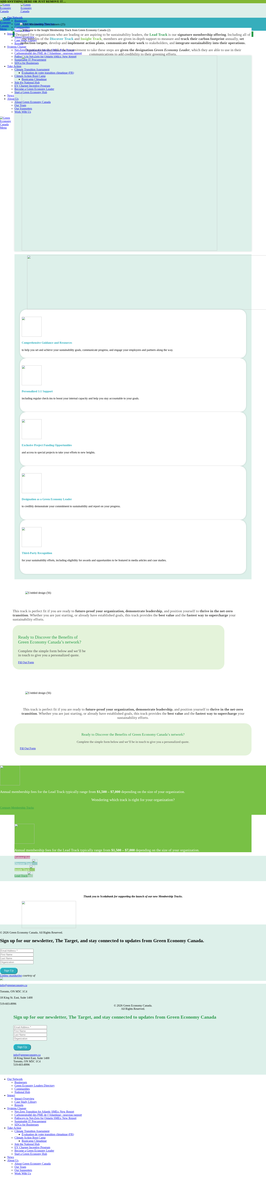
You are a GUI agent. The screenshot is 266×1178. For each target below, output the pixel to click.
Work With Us (22, 1173)
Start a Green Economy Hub (30, 1153)
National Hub (22, 857)
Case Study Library (25, 1101)
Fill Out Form (26, 662)
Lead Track (21, 875)
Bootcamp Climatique (34, 1140)
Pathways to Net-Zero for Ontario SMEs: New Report (45, 1118)
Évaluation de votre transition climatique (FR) (48, 1134)
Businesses (20, 20)
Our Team (20, 105)
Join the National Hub (27, 1144)
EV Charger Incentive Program (32, 1147)
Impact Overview (24, 1098)
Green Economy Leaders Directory (34, 1085)
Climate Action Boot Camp (30, 1137)
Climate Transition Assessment (31, 1131)
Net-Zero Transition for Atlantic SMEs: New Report (44, 1111)
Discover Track (23, 863)
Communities (22, 27)
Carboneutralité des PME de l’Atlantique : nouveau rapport (48, 53)
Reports (18, 43)
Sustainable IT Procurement (30, 1121)
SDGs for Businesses (26, 1124)
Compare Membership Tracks (17, 807)
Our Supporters (23, 1170)
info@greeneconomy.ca (13, 985)
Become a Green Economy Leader (34, 1150)
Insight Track (21, 869)
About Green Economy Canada (32, 1163)
